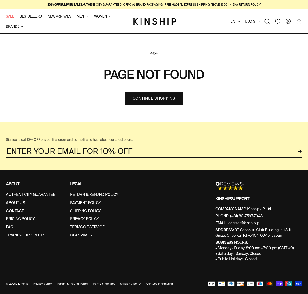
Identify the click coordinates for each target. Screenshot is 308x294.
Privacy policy (42, 283)
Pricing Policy (20, 218)
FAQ (9, 227)
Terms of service (104, 283)
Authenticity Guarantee (30, 194)
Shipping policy (131, 283)
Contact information (159, 283)
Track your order (25, 235)
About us (15, 202)
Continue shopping (154, 98)
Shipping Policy (85, 210)
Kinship (23, 283)
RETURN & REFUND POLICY (94, 194)
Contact (15, 210)
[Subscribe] (300, 151)
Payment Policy (85, 202)
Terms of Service (87, 227)
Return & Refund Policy (72, 283)
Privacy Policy (84, 218)
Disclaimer (81, 235)
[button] (267, 21)
